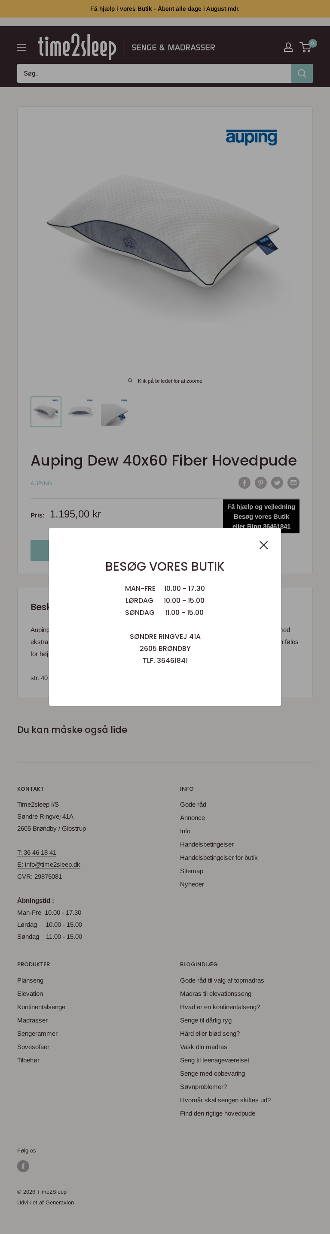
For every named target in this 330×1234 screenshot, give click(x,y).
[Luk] (264, 544)
